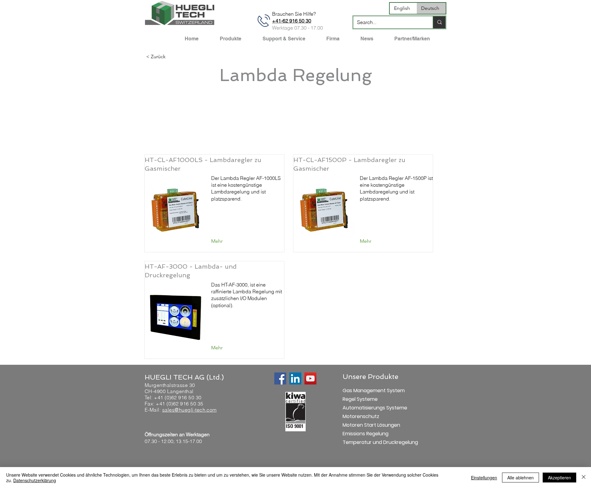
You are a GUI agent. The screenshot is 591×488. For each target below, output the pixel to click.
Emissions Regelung (364, 433)
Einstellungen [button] (484, 477)
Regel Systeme (360, 399)
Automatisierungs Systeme (364, 407)
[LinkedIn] (295, 378)
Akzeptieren (559, 477)
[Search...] (439, 22)
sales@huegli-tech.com (189, 410)
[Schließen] (583, 477)
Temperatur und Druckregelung (364, 442)
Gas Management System (364, 390)
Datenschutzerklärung (34, 480)
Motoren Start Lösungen (364, 425)
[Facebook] (280, 378)
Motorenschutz (361, 416)
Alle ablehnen (520, 477)
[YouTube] (310, 378)
